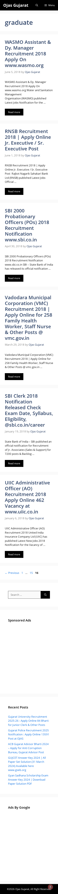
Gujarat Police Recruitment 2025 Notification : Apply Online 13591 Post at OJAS (28, 734)
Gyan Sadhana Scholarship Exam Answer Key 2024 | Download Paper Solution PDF (28, 779)
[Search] (45, 595)
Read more (14, 112)
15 (31, 573)
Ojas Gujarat (15, 5)
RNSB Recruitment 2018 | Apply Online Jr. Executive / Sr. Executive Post (28, 140)
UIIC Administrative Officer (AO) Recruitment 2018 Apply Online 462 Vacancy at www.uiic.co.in (27, 497)
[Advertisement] (29, 657)
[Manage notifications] (50, 886)
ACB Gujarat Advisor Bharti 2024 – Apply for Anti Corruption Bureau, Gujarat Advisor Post (28, 748)
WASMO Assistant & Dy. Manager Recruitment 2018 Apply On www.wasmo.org (28, 53)
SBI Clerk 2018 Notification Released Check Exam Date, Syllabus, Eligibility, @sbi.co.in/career (29, 410)
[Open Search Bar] (36, 5)
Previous (12, 573)
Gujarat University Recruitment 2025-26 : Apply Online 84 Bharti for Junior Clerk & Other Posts (28, 721)
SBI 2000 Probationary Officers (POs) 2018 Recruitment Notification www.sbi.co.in (27, 225)
